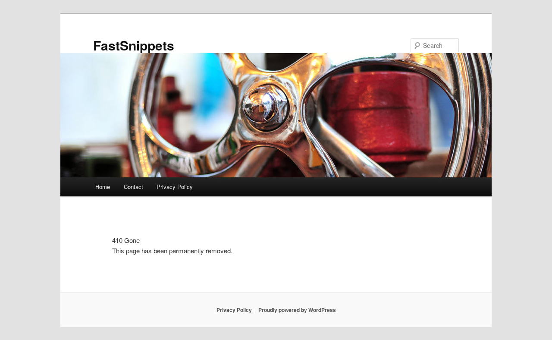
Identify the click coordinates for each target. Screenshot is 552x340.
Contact (133, 187)
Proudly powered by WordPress (297, 310)
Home (102, 187)
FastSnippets (133, 45)
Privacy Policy (175, 187)
